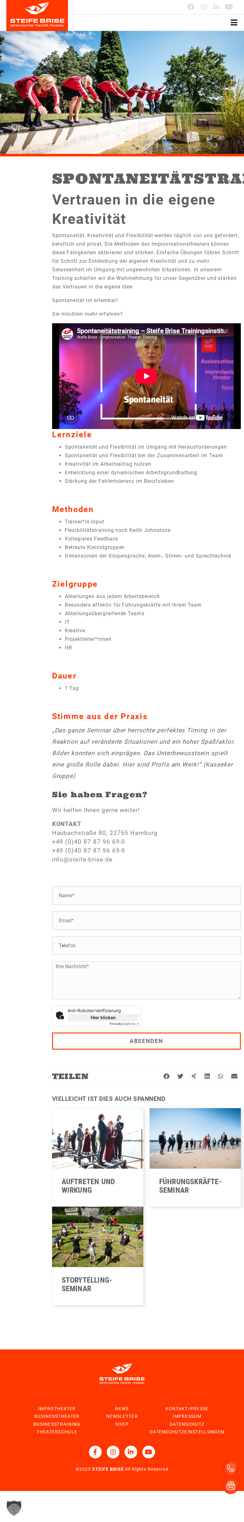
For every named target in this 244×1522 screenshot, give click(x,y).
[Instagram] (204, 7)
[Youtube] (229, 7)
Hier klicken (103, 1017)
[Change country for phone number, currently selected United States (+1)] (59, 945)
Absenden (146, 1041)
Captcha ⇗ (124, 1024)
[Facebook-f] (95, 1452)
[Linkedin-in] (216, 7)
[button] (166, 1076)
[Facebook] (191, 7)
